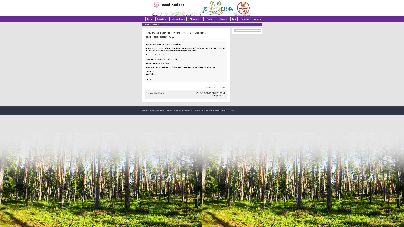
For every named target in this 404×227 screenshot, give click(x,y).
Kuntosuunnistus (177, 19)
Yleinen (150, 79)
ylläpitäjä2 (211, 87)
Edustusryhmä (194, 19)
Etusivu (149, 19)
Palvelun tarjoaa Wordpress (150, 110)
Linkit (234, 19)
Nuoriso (209, 19)
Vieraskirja (257, 19)
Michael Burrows (179, 110)
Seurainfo (160, 19)
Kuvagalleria (245, 19)
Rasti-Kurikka (173, 5)
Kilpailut (222, 19)
